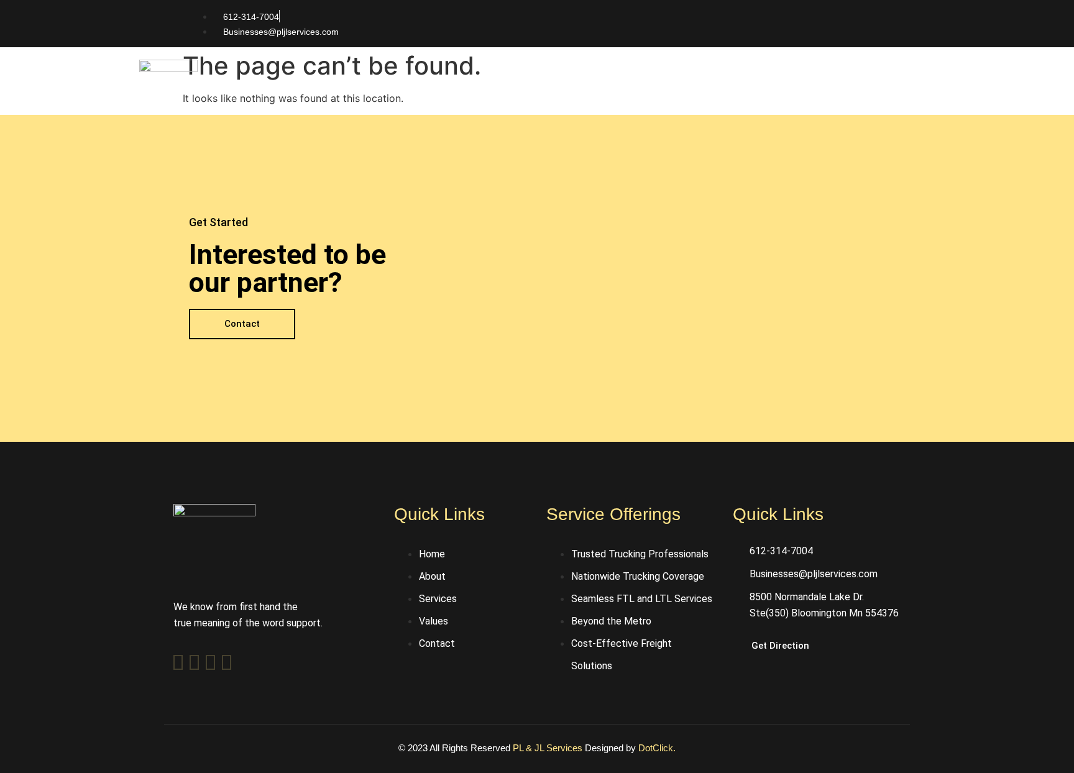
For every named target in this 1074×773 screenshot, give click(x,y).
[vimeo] (210, 662)
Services (621, 93)
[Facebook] (178, 662)
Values (685, 93)
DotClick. (657, 748)
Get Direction (780, 645)
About (559, 93)
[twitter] (194, 662)
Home (502, 93)
